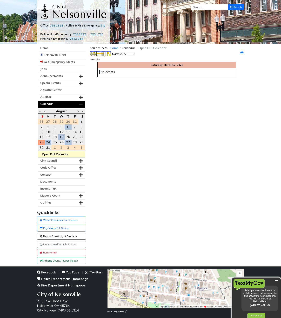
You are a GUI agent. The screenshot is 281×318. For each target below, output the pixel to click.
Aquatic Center (51, 90)
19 (61, 137)
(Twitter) (95, 272)
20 (68, 137)
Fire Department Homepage (62, 285)
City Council (48, 160)
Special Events (50, 83)
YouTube (72, 272)
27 (68, 142)
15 (81, 132)
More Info (256, 315)
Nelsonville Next (54, 55)
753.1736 (96, 34)
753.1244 (76, 38)
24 (48, 142)
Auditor (45, 97)
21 (75, 137)
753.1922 (79, 34)
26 (61, 142)
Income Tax (48, 188)
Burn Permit (49, 252)
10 (48, 132)
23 (41, 142)
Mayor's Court (50, 195)
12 (61, 132)
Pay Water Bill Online (55, 228)
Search (237, 7)
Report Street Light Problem (59, 236)
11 (55, 132)
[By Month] (93, 53)
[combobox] (209, 7)
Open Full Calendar (55, 154)
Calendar (46, 104)
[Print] (242, 53)
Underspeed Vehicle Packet (59, 244)
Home (44, 48)
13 (68, 132)
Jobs (43, 69)
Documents (48, 181)
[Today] (107, 53)
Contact (45, 174)
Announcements (51, 76)
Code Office (48, 167)
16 (41, 137)
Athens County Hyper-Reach (60, 260)
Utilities (45, 202)
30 (41, 148)
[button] (81, 76)
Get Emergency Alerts (59, 62)
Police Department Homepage (64, 279)
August (61, 111)
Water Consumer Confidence (59, 220)
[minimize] (276, 280)
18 (55, 137)
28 (75, 142)
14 (75, 132)
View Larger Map (116, 311)
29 (81, 142)
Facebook (48, 272)
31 (48, 148)
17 (48, 137)
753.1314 (56, 25)
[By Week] (100, 53)
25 (55, 142)
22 (81, 137)
